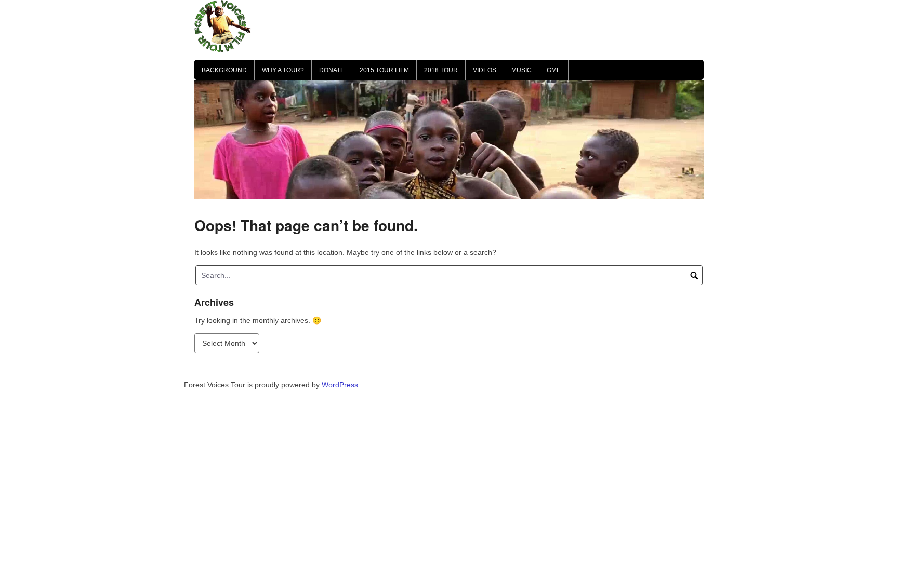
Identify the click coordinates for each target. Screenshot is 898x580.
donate (332, 70)
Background (224, 70)
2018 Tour (441, 70)
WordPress (340, 385)
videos (484, 70)
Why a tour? (283, 70)
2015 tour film (384, 70)
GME (554, 70)
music (521, 70)
